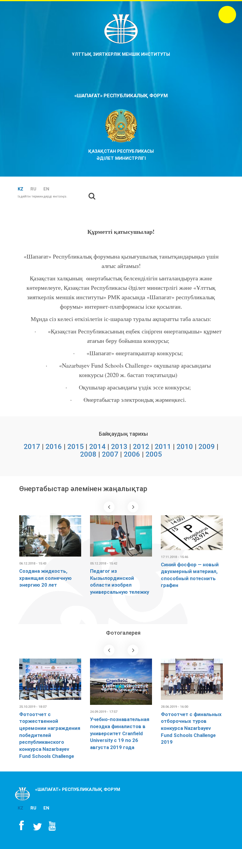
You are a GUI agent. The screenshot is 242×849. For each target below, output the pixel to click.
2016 (53, 446)
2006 (132, 454)
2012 (141, 446)
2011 (163, 446)
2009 (206, 446)
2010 (184, 446)
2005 (153, 454)
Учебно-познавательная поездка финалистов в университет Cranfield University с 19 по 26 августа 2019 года (119, 733)
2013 (119, 446)
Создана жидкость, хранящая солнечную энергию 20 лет (45, 578)
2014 (97, 446)
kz (20, 189)
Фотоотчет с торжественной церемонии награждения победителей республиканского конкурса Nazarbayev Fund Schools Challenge (49, 735)
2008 (88, 454)
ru (33, 189)
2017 (32, 446)
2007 (110, 454)
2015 (75, 446)
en (46, 189)
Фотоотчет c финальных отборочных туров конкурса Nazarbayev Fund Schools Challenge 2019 (191, 728)
